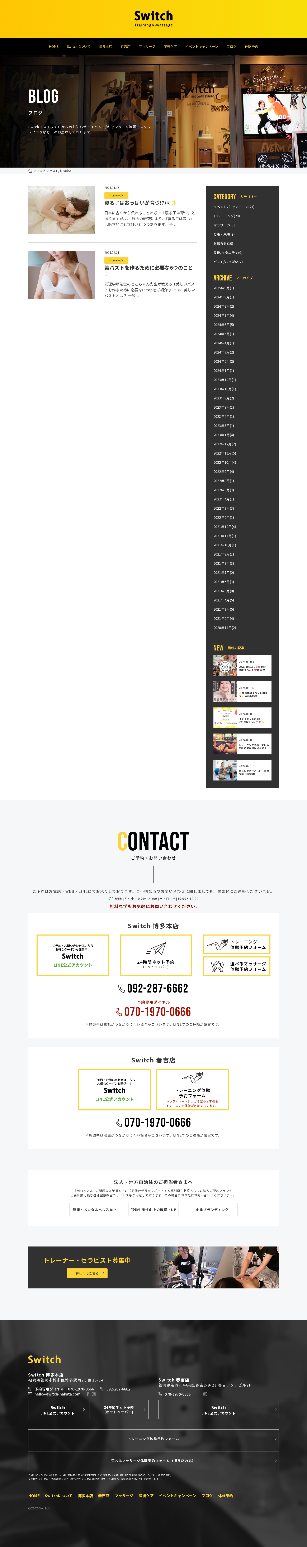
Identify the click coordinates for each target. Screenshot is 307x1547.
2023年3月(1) (223, 425)
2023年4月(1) (223, 416)
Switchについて (79, 46)
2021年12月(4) (224, 526)
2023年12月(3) (224, 379)
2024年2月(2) (223, 361)
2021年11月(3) (224, 535)
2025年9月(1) (223, 287)
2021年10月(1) (224, 544)
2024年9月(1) (223, 296)
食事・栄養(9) (224, 234)
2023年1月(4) (223, 434)
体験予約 (251, 46)
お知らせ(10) (223, 243)
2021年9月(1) (223, 554)
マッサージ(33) (225, 224)
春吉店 (126, 46)
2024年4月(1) (223, 342)
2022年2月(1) (223, 517)
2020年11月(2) (224, 627)
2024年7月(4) (223, 315)
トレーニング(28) (226, 215)
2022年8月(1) (223, 480)
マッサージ (147, 46)
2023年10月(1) (224, 388)
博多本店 (105, 46)
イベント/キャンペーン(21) (234, 206)
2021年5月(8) (223, 590)
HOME (53, 46)
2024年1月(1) (223, 370)
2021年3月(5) (223, 609)
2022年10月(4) (224, 462)
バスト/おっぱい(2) (228, 261)
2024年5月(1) (223, 333)
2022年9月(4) (223, 471)
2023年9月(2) (223, 397)
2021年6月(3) (223, 581)
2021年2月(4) (223, 618)
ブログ (232, 46)
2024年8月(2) (223, 306)
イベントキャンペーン (201, 46)
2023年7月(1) (223, 407)
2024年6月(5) (223, 324)
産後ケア (170, 46)
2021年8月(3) (223, 563)
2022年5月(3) (223, 489)
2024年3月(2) (223, 352)
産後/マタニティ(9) (228, 252)
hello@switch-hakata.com (57, 1394)
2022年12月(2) (224, 443)
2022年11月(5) (224, 453)
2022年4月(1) (223, 498)
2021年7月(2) (223, 572)
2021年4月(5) (223, 599)
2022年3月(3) (223, 508)
